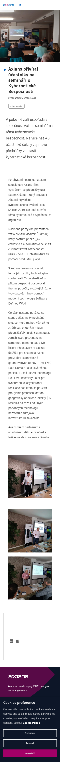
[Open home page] (8, 5)
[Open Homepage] (18, 677)
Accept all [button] (30, 753)
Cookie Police (31, 723)
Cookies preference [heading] (19, 702)
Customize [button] (30, 733)
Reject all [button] (30, 743)
